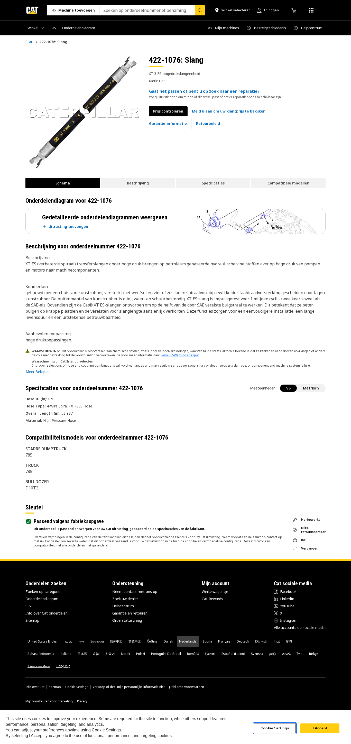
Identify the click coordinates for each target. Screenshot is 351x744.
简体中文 (116, 641)
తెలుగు (286, 654)
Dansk (168, 641)
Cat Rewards (212, 598)
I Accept (320, 728)
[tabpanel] (83, 112)
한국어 (110, 654)
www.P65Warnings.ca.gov (180, 355)
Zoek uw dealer (125, 598)
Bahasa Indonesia (40, 654)
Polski (140, 654)
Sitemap (32, 620)
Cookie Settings (76, 687)
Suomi (207, 641)
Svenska (257, 654)
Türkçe (313, 654)
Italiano (65, 654)
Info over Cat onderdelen (46, 613)
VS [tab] (288, 388)
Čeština (152, 641)
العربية (69, 641)
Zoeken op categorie (42, 591)
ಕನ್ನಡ (96, 654)
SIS (28, 605)
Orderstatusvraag (127, 620)
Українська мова (38, 666)
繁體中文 (134, 641)
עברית (276, 641)
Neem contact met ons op (134, 591)
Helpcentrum (123, 605)
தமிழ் (272, 654)
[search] (200, 10)
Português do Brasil (166, 654)
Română (193, 654)
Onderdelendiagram (41, 598)
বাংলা (81, 641)
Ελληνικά (260, 641)
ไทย (299, 654)
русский (210, 654)
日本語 (82, 654)
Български (97, 641)
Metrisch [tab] (311, 388)
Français (224, 641)
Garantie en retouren (129, 613)
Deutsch (243, 641)
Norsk (125, 654)
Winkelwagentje (215, 591)
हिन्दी (289, 641)
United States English (43, 641)
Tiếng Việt (63, 666)
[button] (229, 111)
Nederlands (188, 641)
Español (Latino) (233, 654)
